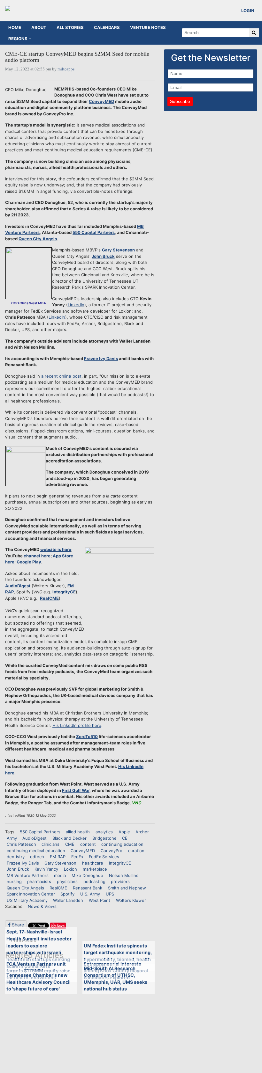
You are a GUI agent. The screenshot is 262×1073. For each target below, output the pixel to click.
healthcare (92, 863)
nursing (14, 881)
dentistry (16, 856)
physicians (67, 881)
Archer (142, 831)
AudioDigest (17, 585)
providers (120, 881)
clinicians (50, 844)
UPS (110, 893)
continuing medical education (36, 850)
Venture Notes (148, 27)
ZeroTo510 (87, 736)
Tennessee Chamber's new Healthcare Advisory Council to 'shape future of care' (38, 981)
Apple (124, 831)
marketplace (95, 869)
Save (61, 925)
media (60, 875)
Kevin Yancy (46, 869)
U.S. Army (90, 893)
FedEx (77, 856)
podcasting (94, 881)
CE (124, 838)
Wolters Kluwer (131, 900)
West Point (99, 900)
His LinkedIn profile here (76, 725)
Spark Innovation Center (31, 893)
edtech (37, 856)
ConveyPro (111, 850)
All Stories (70, 27)
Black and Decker (69, 838)
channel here (37, 555)
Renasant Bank (87, 887)
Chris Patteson (21, 844)
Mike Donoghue (87, 875)
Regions (17, 38)
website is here (55, 549)
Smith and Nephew (127, 887)
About (38, 27)
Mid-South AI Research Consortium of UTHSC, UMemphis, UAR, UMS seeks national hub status (115, 979)
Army (12, 838)
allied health (78, 831)
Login (247, 10)
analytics (104, 831)
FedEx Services (104, 856)
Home (14, 27)
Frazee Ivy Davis (101, 358)
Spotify (67, 893)
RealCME (49, 598)
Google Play (29, 561)
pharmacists (39, 881)
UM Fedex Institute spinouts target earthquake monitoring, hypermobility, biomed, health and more (118, 956)
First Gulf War (75, 790)
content (88, 844)
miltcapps (66, 69)
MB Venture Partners (28, 875)
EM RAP (58, 856)
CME (69, 844)
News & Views (42, 906)
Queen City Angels (38, 238)
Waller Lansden (68, 900)
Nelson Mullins (123, 875)
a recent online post (61, 376)
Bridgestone (104, 838)
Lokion (70, 869)
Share (17, 924)
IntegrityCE (64, 591)
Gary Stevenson (118, 249)
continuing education (122, 844)
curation (136, 850)
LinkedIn (76, 304)
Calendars (107, 27)
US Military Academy (27, 900)
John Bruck (103, 256)
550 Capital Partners (94, 232)
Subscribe (180, 101)
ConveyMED (101, 101)
